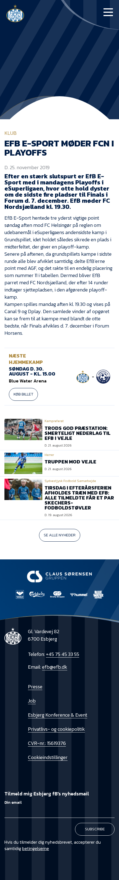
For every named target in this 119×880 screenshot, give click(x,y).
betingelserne (35, 848)
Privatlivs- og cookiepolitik (56, 729)
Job (32, 700)
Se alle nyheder (60, 535)
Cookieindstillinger (48, 757)
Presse (35, 686)
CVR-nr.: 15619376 (47, 743)
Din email (13, 802)
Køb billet (23, 394)
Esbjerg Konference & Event (57, 715)
